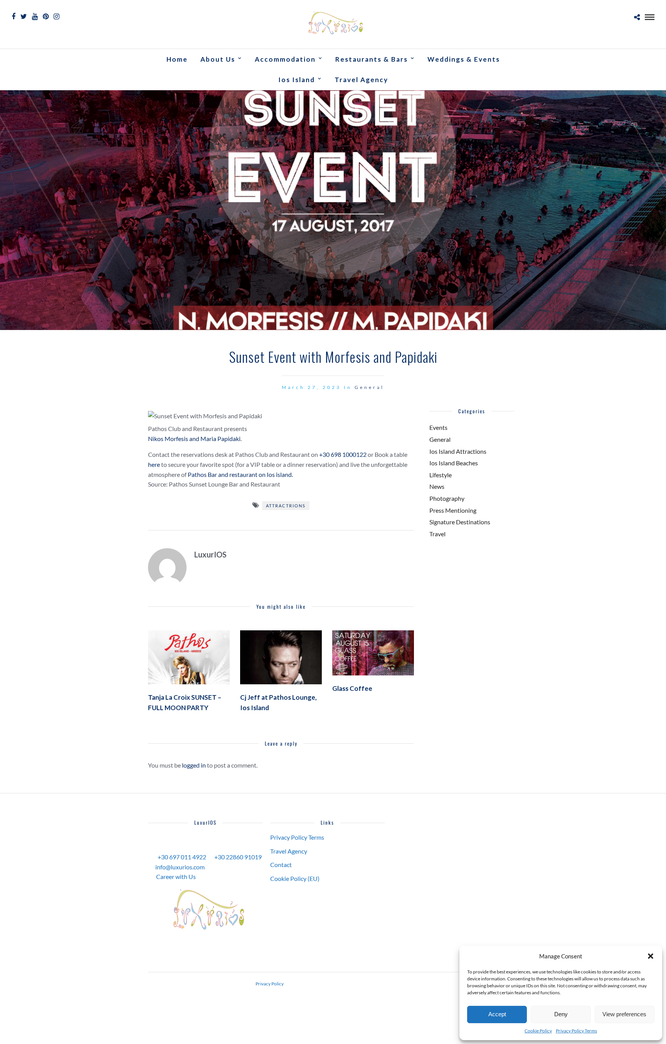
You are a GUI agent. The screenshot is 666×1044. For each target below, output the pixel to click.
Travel (437, 533)
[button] (650, 956)
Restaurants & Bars (371, 59)
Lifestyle (440, 474)
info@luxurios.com (180, 867)
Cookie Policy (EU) (295, 878)
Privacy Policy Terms (576, 1031)
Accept (497, 1014)
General (369, 387)
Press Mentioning (452, 510)
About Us (217, 59)
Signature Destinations (459, 521)
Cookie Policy (538, 1031)
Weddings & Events (463, 59)
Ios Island (296, 80)
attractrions (286, 505)
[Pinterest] (46, 16)
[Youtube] (35, 16)
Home (177, 59)
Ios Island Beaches (453, 462)
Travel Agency (361, 80)
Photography (446, 498)
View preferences (624, 1014)
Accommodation (285, 59)
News (436, 486)
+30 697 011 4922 (182, 856)
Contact (281, 864)
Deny (561, 1014)
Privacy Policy (270, 984)
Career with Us (176, 876)
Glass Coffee (352, 688)
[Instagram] (56, 16)
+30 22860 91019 (238, 856)
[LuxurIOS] (205, 909)
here (154, 464)
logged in (194, 765)
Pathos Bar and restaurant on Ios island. (240, 474)
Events (438, 427)
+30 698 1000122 (343, 454)
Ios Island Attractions (457, 451)
